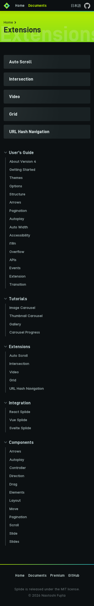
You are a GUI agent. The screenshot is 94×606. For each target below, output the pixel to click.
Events (15, 268)
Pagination (18, 210)
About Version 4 (22, 161)
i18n (12, 243)
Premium (57, 575)
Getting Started (22, 169)
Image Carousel (22, 307)
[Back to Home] (7, 5)
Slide (13, 533)
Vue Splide (18, 420)
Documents (37, 5)
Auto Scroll (18, 355)
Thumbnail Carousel (26, 316)
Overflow (16, 252)
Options (15, 186)
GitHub (73, 575)
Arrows (15, 202)
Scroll (14, 525)
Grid (12, 380)
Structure (17, 194)
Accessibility (19, 235)
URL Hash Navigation (26, 388)
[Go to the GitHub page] (87, 5)
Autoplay (16, 219)
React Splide (19, 412)
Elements (17, 492)
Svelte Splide (20, 428)
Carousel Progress (24, 332)
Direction (16, 476)
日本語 (76, 6)
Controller (17, 468)
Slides (14, 541)
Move (13, 509)
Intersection (19, 363)
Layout (15, 500)
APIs (12, 260)
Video (14, 372)
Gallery (15, 324)
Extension (17, 276)
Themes (16, 177)
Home (20, 5)
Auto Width (18, 227)
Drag (13, 484)
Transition (17, 284)
